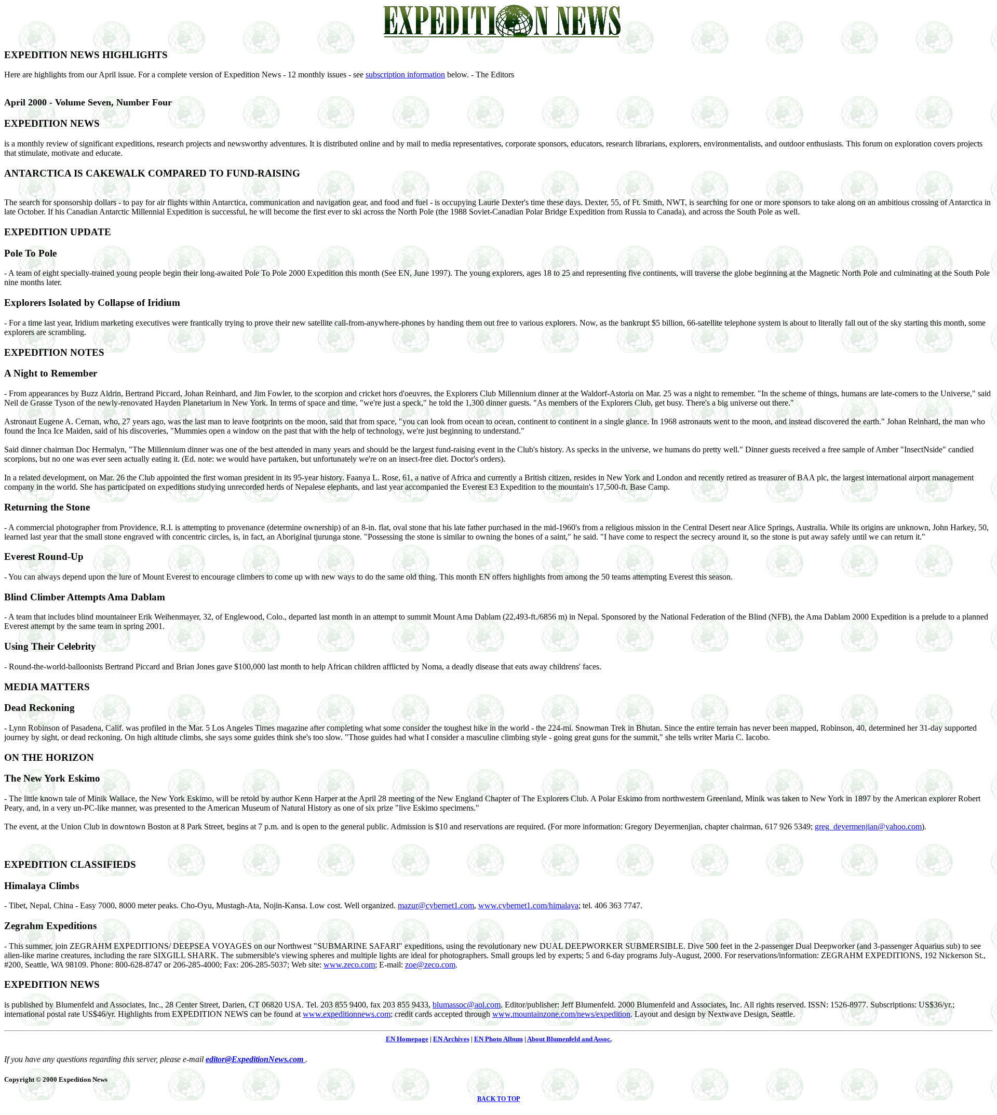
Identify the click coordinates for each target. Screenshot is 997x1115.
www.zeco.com (349, 964)
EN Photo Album (498, 1039)
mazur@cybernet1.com (436, 905)
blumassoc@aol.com (467, 1004)
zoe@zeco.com (430, 964)
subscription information (405, 74)
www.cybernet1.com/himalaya (528, 905)
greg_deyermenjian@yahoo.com (868, 826)
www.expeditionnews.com (346, 1014)
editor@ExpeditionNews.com (255, 1059)
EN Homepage (407, 1039)
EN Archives (451, 1039)
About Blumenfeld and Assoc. (569, 1039)
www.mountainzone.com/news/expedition (561, 1014)
